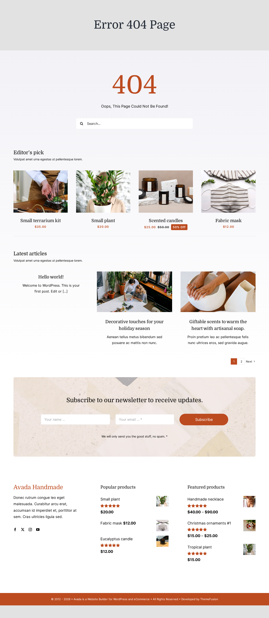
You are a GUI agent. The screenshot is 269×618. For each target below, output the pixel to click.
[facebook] (15, 529)
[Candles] (166, 172)
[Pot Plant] (103, 172)
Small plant (103, 220)
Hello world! (51, 276)
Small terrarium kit (40, 220)
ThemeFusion (209, 599)
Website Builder (97, 599)
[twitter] (22, 529)
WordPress (120, 599)
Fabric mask (228, 220)
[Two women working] (134, 273)
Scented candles (166, 220)
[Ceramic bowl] (218, 273)
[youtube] (38, 529)
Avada (77, 599)
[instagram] (30, 529)
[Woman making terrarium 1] (40, 172)
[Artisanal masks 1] (228, 172)
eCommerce (142, 599)
